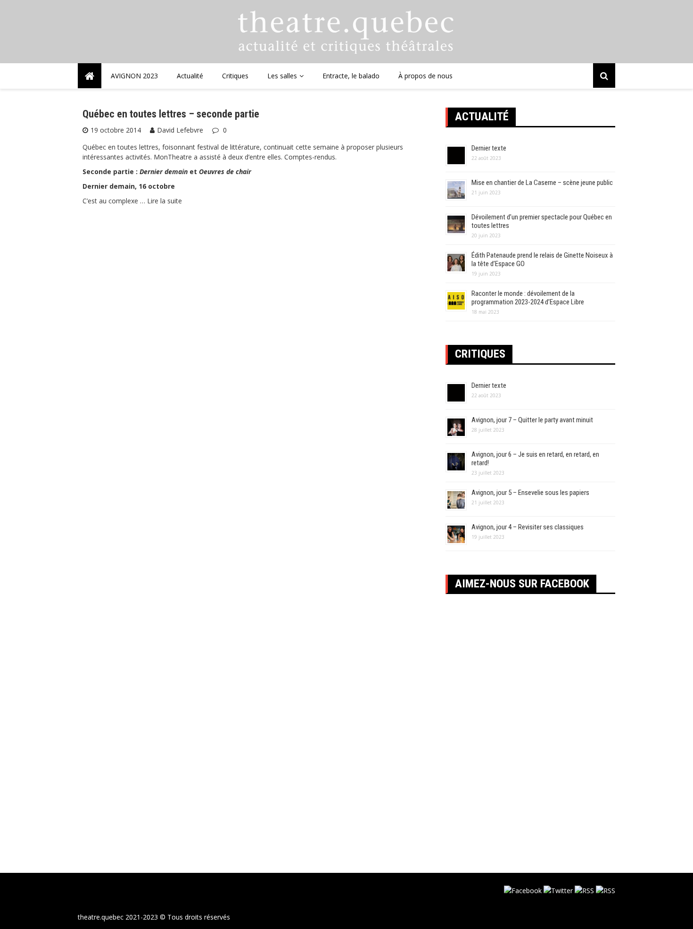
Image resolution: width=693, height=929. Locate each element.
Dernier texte (488, 148)
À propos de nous (425, 75)
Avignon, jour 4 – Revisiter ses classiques (527, 527)
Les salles (282, 75)
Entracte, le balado (351, 75)
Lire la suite (164, 200)
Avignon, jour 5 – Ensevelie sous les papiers (530, 492)
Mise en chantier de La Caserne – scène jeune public (542, 182)
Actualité (190, 75)
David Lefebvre (180, 130)
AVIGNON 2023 (134, 75)
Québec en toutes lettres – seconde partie (170, 114)
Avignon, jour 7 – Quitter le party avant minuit (532, 420)
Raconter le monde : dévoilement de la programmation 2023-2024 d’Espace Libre (527, 297)
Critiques (235, 75)
